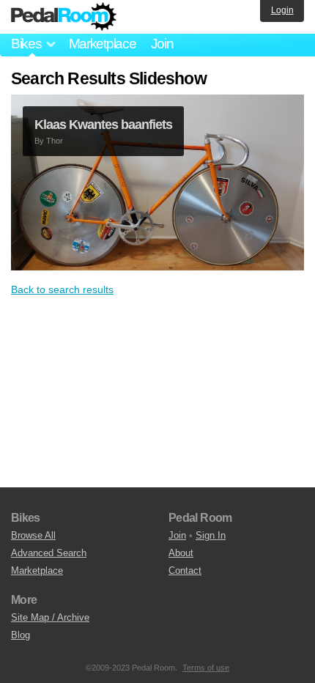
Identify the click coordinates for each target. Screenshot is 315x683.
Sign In (211, 535)
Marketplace (102, 43)
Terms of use (205, 667)
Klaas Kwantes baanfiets (103, 124)
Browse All (33, 535)
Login (282, 10)
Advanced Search (48, 552)
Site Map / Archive (50, 617)
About (180, 552)
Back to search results (62, 289)
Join (162, 43)
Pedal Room (63, 17)
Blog (20, 635)
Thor (54, 140)
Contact (184, 570)
